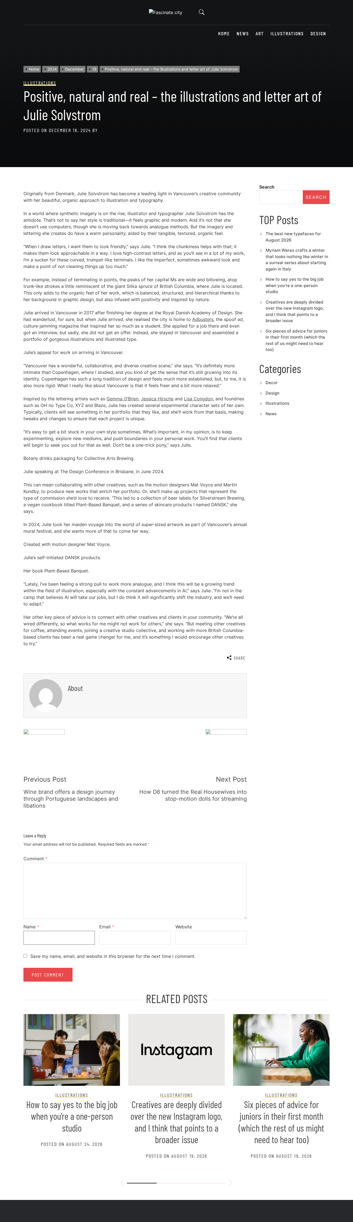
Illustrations (287, 33)
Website (183, 926)
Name (31, 926)
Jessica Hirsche (157, 398)
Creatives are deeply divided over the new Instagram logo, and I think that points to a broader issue (176, 1122)
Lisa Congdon (198, 398)
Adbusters (202, 319)
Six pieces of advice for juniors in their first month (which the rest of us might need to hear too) (281, 1122)
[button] (122, 1183)
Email (106, 926)
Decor (272, 382)
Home (224, 33)
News (243, 33)
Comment (35, 858)
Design (318, 33)
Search (266, 187)
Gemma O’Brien (122, 398)
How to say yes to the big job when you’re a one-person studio (294, 285)
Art (260, 33)
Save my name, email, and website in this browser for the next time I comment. (113, 956)
